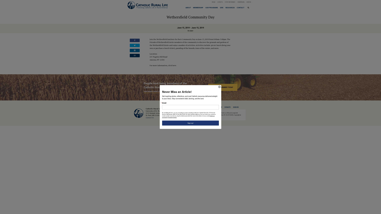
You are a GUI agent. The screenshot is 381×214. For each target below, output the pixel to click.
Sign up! (190, 123)
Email (164, 103)
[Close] (219, 87)
